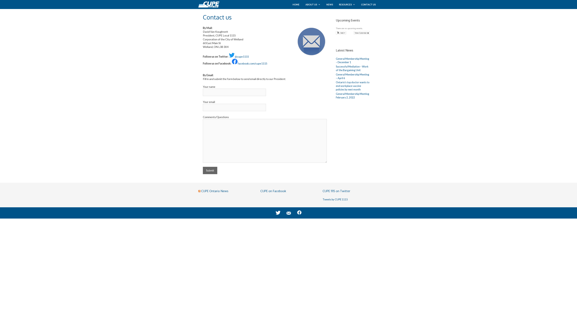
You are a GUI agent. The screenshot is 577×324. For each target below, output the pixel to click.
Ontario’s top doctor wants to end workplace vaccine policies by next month (352, 86)
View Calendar (361, 33)
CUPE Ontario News (214, 191)
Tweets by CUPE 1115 (335, 199)
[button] (341, 32)
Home (296, 4)
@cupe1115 (242, 56)
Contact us (368, 4)
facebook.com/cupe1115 (252, 63)
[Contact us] (287, 214)
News (329, 4)
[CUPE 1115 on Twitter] (280, 214)
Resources (345, 4)
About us (311, 4)
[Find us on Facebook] (296, 214)
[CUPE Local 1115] (209, 4)
